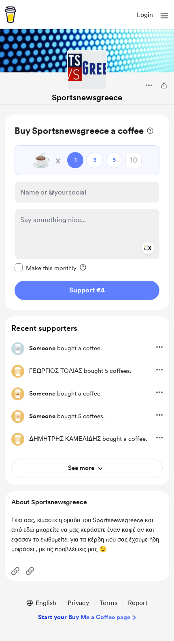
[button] (164, 16)
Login (145, 15)
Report (137, 603)
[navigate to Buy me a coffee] (10, 14)
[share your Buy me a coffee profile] (164, 85)
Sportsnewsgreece (87, 97)
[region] (87, 212)
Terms (108, 603)
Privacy (78, 603)
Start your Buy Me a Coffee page (84, 617)
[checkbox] (45, 267)
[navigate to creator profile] (87, 70)
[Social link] (15, 571)
